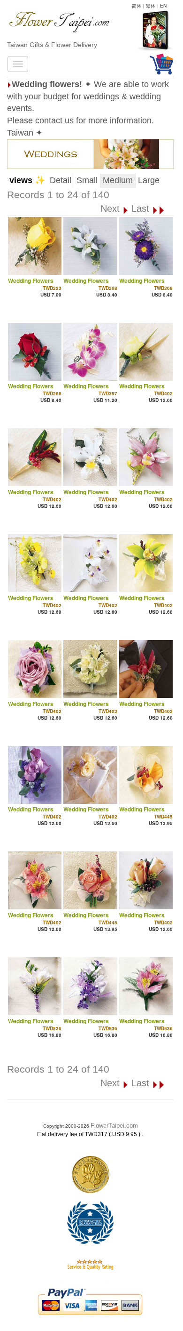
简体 (136, 5)
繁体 (150, 5)
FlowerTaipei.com (114, 1125)
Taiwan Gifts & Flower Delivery (52, 44)
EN (163, 5)
